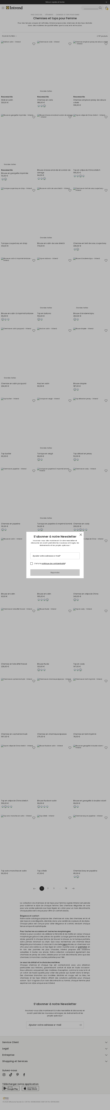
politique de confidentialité (53, 563)
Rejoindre (55, 572)
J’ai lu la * (50, 563)
